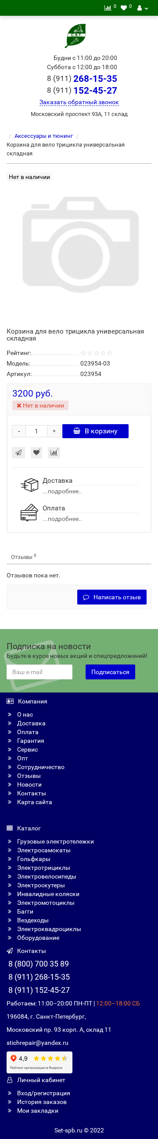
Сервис (27, 749)
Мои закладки (37, 1110)
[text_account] (142, 8)
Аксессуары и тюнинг (43, 136)
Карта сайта (34, 801)
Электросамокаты (43, 850)
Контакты (31, 793)
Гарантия (30, 740)
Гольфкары (33, 858)
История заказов (41, 1101)
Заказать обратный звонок (79, 101)
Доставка (31, 723)
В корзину (101, 431)
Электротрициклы (43, 867)
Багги (24, 911)
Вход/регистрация (43, 1093)
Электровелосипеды (46, 876)
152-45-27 (82, 90)
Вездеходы (32, 920)
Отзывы (23, 556)
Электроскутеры (40, 885)
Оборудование (37, 937)
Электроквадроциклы (48, 928)
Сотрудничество (40, 766)
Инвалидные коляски (47, 893)
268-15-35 (82, 79)
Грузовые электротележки (55, 841)
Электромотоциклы (45, 902)
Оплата (27, 731)
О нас (24, 714)
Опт (22, 758)
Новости (29, 784)
